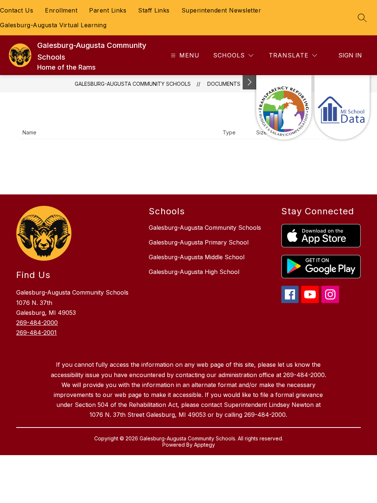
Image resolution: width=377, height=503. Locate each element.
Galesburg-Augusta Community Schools (133, 84)
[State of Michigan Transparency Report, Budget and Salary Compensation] (283, 107)
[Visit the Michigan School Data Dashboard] (342, 107)
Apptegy (204, 445)
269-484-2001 (36, 332)
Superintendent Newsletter (221, 10)
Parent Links (107, 10)
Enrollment (61, 10)
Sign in (350, 55)
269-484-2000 (37, 322)
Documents (223, 84)
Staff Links (154, 10)
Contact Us (16, 10)
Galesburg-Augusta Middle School (196, 257)
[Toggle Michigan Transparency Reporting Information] (250, 82)
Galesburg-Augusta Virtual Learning (53, 25)
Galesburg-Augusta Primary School (199, 242)
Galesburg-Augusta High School (194, 271)
